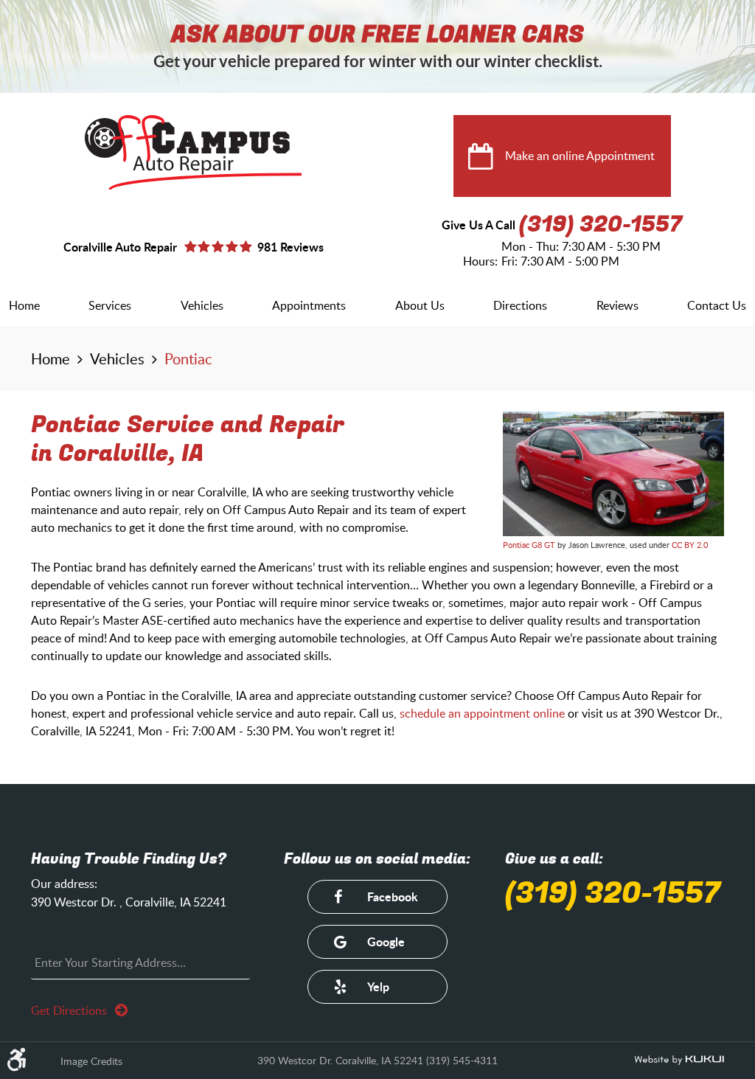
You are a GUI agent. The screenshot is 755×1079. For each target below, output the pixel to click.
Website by (679, 1060)
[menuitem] (24, 305)
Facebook (392, 896)
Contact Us (716, 305)
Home (24, 305)
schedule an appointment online (482, 713)
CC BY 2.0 (690, 544)
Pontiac (188, 358)
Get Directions (70, 1010)
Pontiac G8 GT (529, 544)
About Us (420, 305)
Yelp (378, 986)
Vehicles (202, 305)
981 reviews (290, 246)
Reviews (617, 305)
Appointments (309, 305)
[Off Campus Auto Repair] (193, 152)
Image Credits (91, 1061)
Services (109, 305)
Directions (520, 305)
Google (386, 941)
